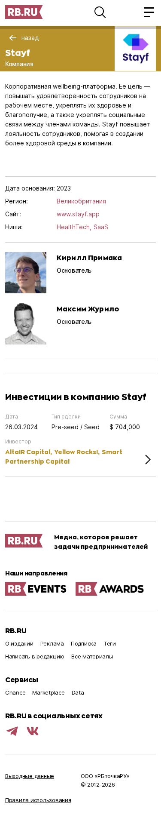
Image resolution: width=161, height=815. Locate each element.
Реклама (52, 643)
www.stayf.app (78, 214)
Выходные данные (29, 775)
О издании (19, 643)
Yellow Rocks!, (77, 452)
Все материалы (92, 656)
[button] (100, 12)
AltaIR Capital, (28, 452)
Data (78, 692)
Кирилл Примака (89, 257)
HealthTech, (74, 227)
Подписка (84, 643)
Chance (15, 692)
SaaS (101, 227)
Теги (109, 643)
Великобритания (81, 201)
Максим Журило (88, 308)
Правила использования (38, 800)
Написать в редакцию (34, 656)
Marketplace (48, 692)
